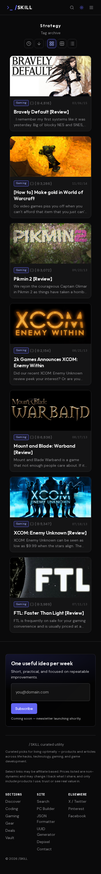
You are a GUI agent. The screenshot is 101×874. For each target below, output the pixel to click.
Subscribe (24, 708)
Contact (44, 849)
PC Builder (46, 808)
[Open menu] (91, 7)
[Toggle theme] (81, 7)
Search (43, 801)
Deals (10, 830)
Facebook (77, 815)
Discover (13, 801)
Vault (9, 837)
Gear (9, 823)
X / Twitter (77, 801)
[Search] (72, 7)
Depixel (43, 841)
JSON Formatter (46, 818)
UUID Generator (46, 831)
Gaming (12, 815)
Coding (11, 808)
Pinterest (76, 808)
